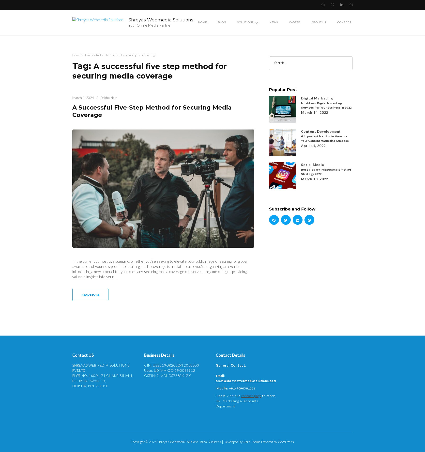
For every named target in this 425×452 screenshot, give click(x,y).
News (274, 22)
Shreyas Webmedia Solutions (160, 20)
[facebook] (274, 220)
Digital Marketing (317, 98)
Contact (344, 22)
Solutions (245, 22)
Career (294, 22)
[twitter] (286, 220)
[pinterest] (309, 220)
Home (202, 22)
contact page (251, 396)
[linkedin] (298, 220)
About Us (318, 22)
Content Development (321, 131)
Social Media (312, 165)
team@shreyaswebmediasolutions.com (246, 381)
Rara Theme (251, 442)
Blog (222, 22)
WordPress (286, 442)
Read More (90, 294)
